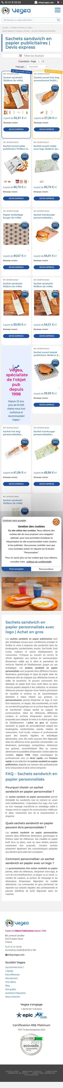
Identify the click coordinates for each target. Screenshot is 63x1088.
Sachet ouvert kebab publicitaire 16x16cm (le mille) (46, 355)
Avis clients (10, 982)
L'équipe (9, 971)
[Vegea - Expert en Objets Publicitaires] (16, 14)
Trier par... (20, 67)
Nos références (12, 974)
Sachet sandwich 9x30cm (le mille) (43, 285)
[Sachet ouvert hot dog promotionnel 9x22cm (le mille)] (47, 96)
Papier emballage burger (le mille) (13, 216)
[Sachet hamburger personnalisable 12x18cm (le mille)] (47, 234)
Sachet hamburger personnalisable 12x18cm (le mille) (44, 217)
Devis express (16, 129)
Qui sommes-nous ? (14, 967)
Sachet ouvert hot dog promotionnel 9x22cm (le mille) (46, 80)
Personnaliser (46, 569)
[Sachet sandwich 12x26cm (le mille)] (16, 96)
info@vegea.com (46, 2)
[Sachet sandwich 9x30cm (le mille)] (47, 303)
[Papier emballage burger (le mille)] (16, 234)
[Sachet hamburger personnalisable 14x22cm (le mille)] (47, 451)
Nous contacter (12, 996)
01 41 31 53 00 (14, 947)
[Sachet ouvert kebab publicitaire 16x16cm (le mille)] (47, 371)
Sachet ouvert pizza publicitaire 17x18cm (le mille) (16, 149)
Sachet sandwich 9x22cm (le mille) (12, 285)
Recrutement (11, 978)
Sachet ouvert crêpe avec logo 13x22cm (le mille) (45, 149)
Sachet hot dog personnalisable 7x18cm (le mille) (12, 434)
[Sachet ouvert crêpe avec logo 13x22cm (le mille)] (47, 165)
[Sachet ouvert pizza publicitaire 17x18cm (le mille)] (16, 165)
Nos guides (10, 989)
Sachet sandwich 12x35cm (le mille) (12, 502)
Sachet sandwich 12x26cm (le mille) (13, 79)
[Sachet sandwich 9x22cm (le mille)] (16, 303)
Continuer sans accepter (14, 520)
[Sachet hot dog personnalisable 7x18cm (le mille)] (16, 451)
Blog (7, 985)
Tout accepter (16, 569)
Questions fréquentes (15, 993)
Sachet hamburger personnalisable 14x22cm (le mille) (44, 434)
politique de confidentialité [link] (39, 561)
